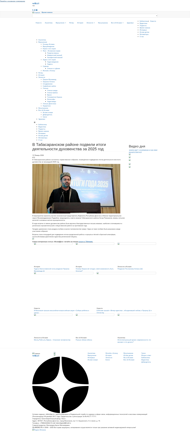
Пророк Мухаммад (49, 79)
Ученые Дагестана (49, 103)
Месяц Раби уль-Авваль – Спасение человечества (52, 340)
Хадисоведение (52, 62)
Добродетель (47, 114)
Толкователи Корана (54, 97)
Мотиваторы (144, 34)
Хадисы (50, 64)
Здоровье (130, 23)
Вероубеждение (48, 46)
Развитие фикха (53, 53)
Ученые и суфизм (53, 68)
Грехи (45, 117)
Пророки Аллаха (49, 81)
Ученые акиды (52, 90)
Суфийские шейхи (49, 86)
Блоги (108, 360)
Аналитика (48, 23)
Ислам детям (144, 32)
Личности (90, 23)
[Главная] (37, 12)
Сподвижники (47, 84)
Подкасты (143, 25)
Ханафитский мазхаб (54, 57)
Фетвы (71, 23)
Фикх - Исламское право (51, 51)
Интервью (143, 30)
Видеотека (143, 23)
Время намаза (47, 12)
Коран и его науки (49, 48)
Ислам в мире (48, 112)
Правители (47, 106)
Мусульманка (103, 23)
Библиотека (144, 21)
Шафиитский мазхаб (54, 55)
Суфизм (46, 66)
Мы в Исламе (128, 357)
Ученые (45, 88)
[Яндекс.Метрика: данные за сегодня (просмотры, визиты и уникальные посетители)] (39, 430)
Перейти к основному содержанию (12, 1)
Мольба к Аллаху (49, 70)
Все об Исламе (116, 23)
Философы (51, 99)
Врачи (49, 95)
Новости (39, 23)
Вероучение (60, 23)
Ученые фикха (52, 92)
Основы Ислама (48, 44)
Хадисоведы (51, 101)
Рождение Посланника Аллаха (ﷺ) (130, 269)
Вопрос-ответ (146, 355)
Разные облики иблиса (84, 340)
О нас (142, 36)
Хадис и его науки (49, 59)
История (80, 23)
